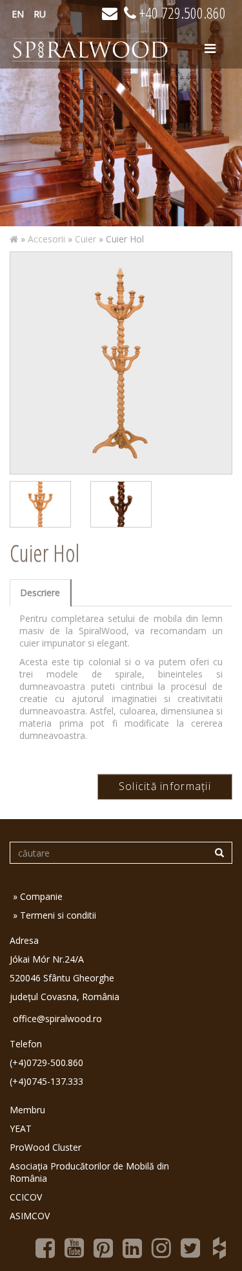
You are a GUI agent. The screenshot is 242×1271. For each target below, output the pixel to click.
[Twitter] (190, 1246)
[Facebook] (45, 1246)
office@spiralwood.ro (57, 1018)
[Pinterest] (103, 1246)
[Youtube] (74, 1246)
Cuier (85, 239)
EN (18, 14)
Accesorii (46, 239)
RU (40, 14)
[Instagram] (161, 1246)
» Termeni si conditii (54, 915)
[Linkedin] (132, 1246)
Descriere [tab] (40, 592)
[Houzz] (219, 1246)
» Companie (38, 896)
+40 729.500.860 (181, 12)
